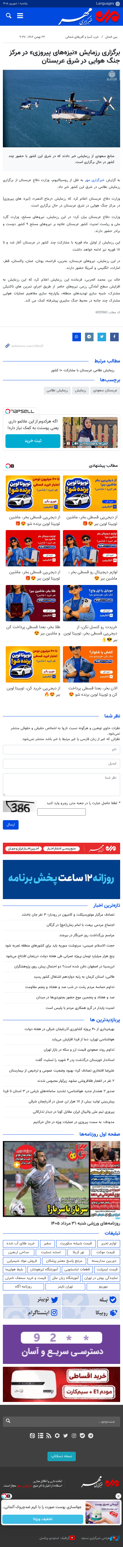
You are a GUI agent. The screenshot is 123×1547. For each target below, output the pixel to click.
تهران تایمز (65, 1287)
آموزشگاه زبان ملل (65, 1278)
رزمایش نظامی (57, 390)
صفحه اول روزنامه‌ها (100, 1134)
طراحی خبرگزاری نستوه (95, 1538)
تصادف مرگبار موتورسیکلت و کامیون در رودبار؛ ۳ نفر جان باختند (68, 915)
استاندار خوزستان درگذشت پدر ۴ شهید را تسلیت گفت (74, 1060)
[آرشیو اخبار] (40, 1436)
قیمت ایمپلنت (107, 1269)
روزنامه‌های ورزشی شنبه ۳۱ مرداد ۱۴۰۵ (85, 1223)
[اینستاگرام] (74, 1436)
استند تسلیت (51, 1252)
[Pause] (68, 443)
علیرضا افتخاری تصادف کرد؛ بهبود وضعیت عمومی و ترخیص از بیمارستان (61, 1071)
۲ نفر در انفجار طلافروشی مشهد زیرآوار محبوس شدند (75, 1081)
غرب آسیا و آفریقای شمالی (82, 37)
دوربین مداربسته (104, 1261)
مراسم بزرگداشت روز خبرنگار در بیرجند (86, 935)
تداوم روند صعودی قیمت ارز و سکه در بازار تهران (79, 1050)
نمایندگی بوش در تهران (101, 1278)
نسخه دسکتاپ (61, 1456)
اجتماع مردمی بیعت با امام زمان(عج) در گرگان (80, 925)
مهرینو (103, 1287)
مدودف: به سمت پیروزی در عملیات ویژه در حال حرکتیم (73, 1122)
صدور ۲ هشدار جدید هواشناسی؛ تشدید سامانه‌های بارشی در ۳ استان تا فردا (58, 1091)
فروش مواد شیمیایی (22, 1261)
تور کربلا (78, 1252)
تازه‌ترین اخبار (106, 905)
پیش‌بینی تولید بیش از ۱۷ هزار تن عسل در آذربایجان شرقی (71, 1101)
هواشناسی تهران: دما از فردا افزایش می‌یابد (83, 1039)
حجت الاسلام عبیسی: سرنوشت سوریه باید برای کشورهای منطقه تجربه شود (59, 946)
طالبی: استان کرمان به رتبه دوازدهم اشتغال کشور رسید (74, 977)
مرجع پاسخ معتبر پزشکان (64, 1261)
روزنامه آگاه (23, 1287)
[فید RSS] (49, 1436)
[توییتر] (65, 1436)
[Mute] (76, 443)
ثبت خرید (33, 441)
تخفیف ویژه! (43, 1519)
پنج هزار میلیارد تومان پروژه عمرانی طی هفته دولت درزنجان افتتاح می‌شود (60, 956)
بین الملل (111, 37)
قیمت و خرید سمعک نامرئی (25, 1278)
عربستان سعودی (105, 390)
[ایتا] (32, 1436)
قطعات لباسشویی (77, 1269)
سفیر (47, 1243)
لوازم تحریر (108, 1243)
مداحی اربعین (18, 1252)
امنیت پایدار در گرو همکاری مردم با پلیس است (80, 1008)
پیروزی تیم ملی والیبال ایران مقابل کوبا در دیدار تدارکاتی (73, 1112)
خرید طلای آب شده (21, 1243)
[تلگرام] (90, 1436)
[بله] (82, 1436)
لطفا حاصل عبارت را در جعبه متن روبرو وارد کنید (83, 803)
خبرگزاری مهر (95, 180)
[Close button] (119, 1496)
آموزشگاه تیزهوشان (44, 1269)
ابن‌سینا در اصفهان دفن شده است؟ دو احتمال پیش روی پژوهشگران (64, 966)
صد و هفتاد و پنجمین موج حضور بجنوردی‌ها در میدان (75, 997)
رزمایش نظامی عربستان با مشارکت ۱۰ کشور (82, 370)
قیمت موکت (105, 1252)
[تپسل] (8, 411)
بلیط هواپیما (14, 1269)
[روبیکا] (57, 1436)
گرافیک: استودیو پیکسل (54, 1538)
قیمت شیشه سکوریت (76, 1243)
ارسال (11, 825)
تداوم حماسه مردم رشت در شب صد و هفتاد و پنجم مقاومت (69, 987)
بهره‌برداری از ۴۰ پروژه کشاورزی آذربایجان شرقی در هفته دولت (69, 1029)
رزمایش (80, 390)
